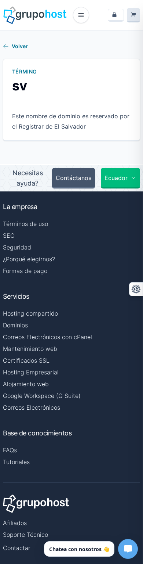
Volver (20, 46)
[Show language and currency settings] (136, 289)
